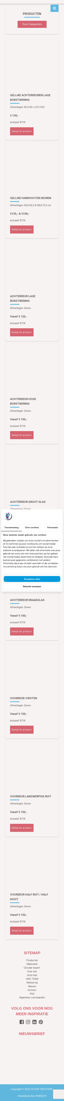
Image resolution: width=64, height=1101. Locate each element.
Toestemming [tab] (11, 527)
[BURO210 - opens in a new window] (49, 516)
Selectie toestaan (32, 586)
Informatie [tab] (52, 527)
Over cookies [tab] (32, 527)
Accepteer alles (32, 579)
